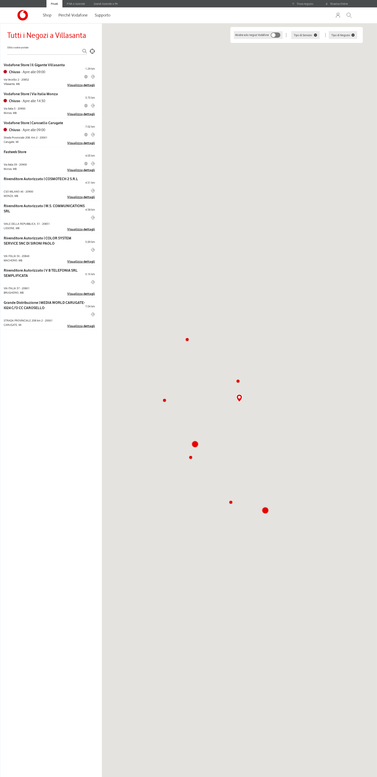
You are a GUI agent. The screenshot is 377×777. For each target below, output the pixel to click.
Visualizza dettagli (81, 85)
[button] (238, 381)
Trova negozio (305, 3)
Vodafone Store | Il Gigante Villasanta (34, 65)
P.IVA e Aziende (76, 3)
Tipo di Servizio (303, 35)
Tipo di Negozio (340, 35)
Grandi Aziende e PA (106, 3)
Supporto (102, 15)
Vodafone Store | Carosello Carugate (33, 123)
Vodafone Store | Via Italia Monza (31, 94)
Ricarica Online (339, 3)
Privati (54, 3)
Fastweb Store (15, 152)
